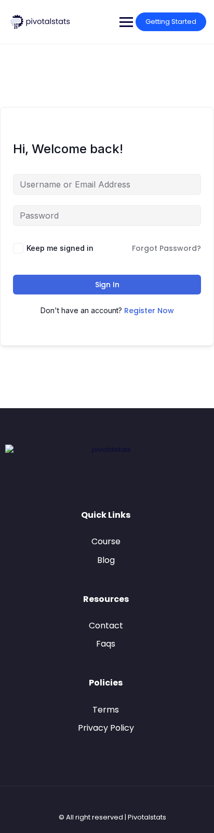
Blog (106, 560)
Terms (105, 710)
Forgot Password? (166, 248)
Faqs (105, 644)
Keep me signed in (59, 248)
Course (106, 541)
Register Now (149, 310)
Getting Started (170, 21)
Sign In (107, 284)
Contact (106, 626)
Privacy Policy (106, 728)
